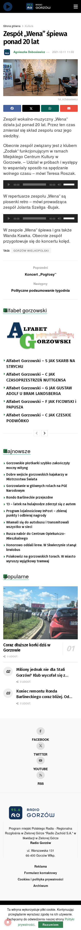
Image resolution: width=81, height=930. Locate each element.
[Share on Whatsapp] (50, 108)
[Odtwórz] (9, 184)
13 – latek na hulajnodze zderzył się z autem (41, 504)
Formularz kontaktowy (40, 873)
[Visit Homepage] (43, 6)
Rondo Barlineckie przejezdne (29, 497)
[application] (40, 184)
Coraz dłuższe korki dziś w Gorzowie (26, 648)
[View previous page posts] (36, 433)
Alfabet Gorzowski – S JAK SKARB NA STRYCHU (40, 363)
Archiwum (40, 885)
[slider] (70, 184)
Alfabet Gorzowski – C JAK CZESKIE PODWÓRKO (38, 418)
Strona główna (12, 26)
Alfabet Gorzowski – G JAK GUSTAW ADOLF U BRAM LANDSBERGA (39, 391)
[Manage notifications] (7, 922)
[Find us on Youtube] (41, 760)
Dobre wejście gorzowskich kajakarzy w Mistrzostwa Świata (36, 477)
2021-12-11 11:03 (63, 52)
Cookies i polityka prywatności (40, 879)
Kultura (29, 26)
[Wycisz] (59, 184)
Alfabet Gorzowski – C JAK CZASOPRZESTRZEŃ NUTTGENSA (36, 377)
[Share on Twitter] (31, 108)
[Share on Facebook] (12, 108)
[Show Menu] (76, 6)
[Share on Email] (69, 108)
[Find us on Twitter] (41, 746)
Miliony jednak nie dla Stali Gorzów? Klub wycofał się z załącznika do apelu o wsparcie (44, 672)
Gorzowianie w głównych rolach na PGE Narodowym (36, 488)
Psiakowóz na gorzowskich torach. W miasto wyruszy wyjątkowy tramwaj (41, 559)
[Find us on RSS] (41, 775)
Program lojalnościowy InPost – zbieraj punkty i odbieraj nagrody (36, 513)
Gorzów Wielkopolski (31, 250)
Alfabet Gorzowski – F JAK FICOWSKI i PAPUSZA (41, 404)
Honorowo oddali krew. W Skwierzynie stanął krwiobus (41, 547)
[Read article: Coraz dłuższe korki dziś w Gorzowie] (40, 612)
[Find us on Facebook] (41, 731)
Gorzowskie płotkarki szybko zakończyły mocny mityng (38, 465)
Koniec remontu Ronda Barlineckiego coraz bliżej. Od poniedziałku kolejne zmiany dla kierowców (45, 694)
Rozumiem (51, 924)
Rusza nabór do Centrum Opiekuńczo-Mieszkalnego (35, 536)
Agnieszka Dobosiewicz (29, 52)
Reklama (40, 866)
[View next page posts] (44, 433)
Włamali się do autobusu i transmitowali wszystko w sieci (37, 524)
